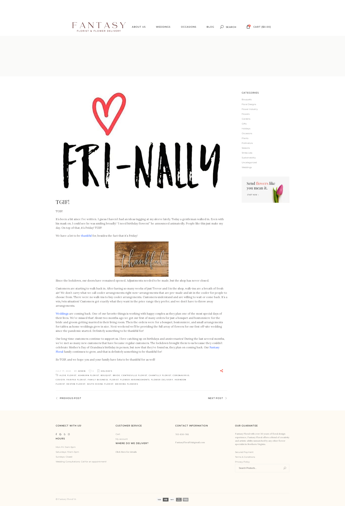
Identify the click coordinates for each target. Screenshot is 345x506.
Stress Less (247, 152)
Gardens (246, 118)
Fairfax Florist (76, 380)
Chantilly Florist (160, 375)
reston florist (76, 384)
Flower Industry (250, 109)
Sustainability (249, 157)
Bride (116, 375)
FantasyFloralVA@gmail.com (190, 442)
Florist (114, 380)
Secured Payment (244, 452)
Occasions (247, 133)
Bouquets (247, 99)
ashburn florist (88, 375)
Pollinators (247, 143)
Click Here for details (126, 452)
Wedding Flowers (126, 384)
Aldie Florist (68, 375)
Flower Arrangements (135, 380)
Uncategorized (249, 162)
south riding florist (100, 384)
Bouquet (106, 375)
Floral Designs (249, 104)
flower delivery (162, 380)
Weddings (62, 313)
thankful (86, 235)
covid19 (60, 380)
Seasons (246, 148)
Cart (118, 434)
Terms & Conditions (245, 457)
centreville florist (134, 375)
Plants (245, 138)
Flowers (246, 114)
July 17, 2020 (63, 371)
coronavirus (181, 375)
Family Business (98, 380)
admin (82, 371)
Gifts (244, 123)
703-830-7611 (182, 434)
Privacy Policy (242, 461)
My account (122, 439)
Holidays (106, 371)
